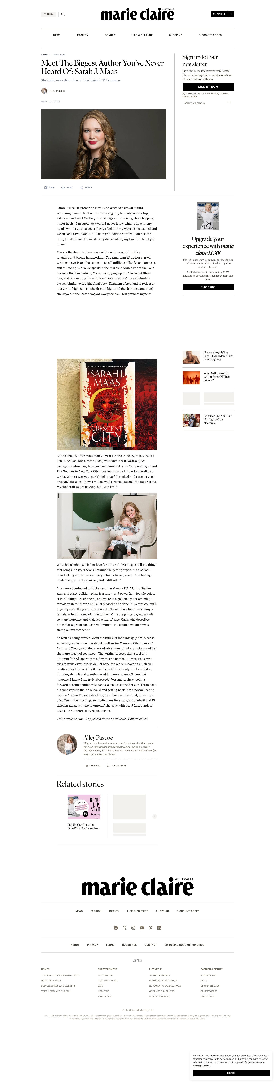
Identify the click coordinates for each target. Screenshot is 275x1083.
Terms (110, 945)
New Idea (103, 991)
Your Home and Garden (55, 991)
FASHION (82, 35)
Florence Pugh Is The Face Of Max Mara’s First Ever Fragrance (218, 356)
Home (44, 54)
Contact (151, 945)
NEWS (57, 35)
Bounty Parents (159, 996)
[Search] (62, 14)
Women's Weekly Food (163, 981)
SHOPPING (175, 35)
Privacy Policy (219, 93)
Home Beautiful (51, 981)
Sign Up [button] (221, 14)
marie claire (209, 975)
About (75, 945)
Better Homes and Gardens (58, 986)
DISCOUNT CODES (210, 35)
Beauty (110, 35)
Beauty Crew (209, 991)
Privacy (92, 945)
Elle (204, 981)
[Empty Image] (191, 398)
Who (100, 986)
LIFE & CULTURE (142, 35)
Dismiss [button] (231, 1073)
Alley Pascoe (57, 91)
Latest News (59, 54)
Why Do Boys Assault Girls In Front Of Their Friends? (217, 376)
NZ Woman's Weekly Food (165, 986)
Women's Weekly (159, 975)
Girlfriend (208, 996)
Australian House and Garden (60, 975)
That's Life (105, 996)
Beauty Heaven (210, 986)
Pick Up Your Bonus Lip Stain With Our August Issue (84, 826)
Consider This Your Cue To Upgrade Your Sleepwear (218, 419)
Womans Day (105, 975)
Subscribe (129, 945)
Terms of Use (190, 96)
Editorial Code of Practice (184, 945)
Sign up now (208, 86)
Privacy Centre (201, 1065)
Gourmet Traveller (161, 991)
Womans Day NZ (107, 981)
